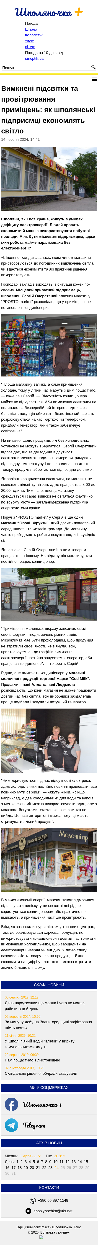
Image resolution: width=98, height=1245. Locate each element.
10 (56, 1162)
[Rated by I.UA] (49, 1241)
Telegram (34, 1125)
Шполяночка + (43, 1104)
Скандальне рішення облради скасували (41, 1073)
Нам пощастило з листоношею (32, 1060)
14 (80, 1162)
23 (51, 1168)
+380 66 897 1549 (53, 1200)
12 (68, 1162)
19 (26, 1168)
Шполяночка (49, 11)
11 (61, 1162)
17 (14, 1168)
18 (20, 1168)
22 (44, 1168)
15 (86, 1162)
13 (74, 1162)
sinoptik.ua (34, 58)
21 (38, 1168)
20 (32, 1168)
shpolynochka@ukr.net (53, 1211)
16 (7, 1168)
